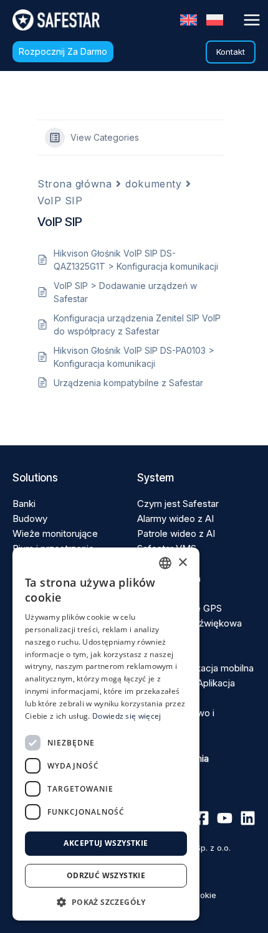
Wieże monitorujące (55, 533)
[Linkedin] (248, 818)
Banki (24, 503)
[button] (62, 51)
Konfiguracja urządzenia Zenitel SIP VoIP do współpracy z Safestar (137, 324)
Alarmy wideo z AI (175, 518)
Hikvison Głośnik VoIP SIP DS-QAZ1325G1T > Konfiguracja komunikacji (136, 260)
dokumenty (153, 184)
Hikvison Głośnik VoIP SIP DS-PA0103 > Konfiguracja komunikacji (134, 357)
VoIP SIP (59, 200)
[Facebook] (201, 818)
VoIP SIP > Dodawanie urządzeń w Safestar (125, 292)
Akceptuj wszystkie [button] (106, 843)
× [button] (182, 562)
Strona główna (74, 184)
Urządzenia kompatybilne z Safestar (128, 382)
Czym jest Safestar (178, 503)
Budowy (29, 518)
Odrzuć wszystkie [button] (106, 875)
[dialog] (105, 734)
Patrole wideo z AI (176, 533)
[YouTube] (224, 818)
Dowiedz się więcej (126, 716)
